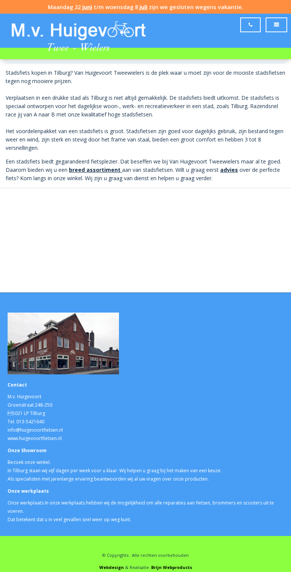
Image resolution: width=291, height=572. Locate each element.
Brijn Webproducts (171, 567)
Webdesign (111, 567)
